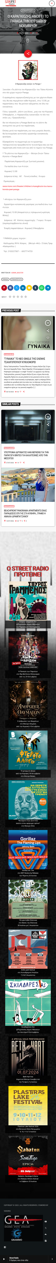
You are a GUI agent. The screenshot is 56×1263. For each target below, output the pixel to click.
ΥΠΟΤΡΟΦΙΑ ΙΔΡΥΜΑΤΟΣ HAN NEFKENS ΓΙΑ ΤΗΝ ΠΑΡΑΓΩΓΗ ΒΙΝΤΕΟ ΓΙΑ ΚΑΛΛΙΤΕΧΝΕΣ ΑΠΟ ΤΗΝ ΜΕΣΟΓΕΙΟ (26, 455)
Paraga (5, 279)
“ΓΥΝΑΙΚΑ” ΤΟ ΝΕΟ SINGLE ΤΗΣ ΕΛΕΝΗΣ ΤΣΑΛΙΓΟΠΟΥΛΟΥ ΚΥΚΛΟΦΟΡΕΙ (24, 360)
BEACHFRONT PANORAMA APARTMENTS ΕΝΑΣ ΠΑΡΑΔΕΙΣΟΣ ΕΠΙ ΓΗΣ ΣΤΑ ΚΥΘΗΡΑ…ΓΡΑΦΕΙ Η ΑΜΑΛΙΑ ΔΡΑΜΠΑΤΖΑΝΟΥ (25, 513)
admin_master (17, 273)
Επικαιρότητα (28, 10)
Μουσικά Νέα (9, 354)
